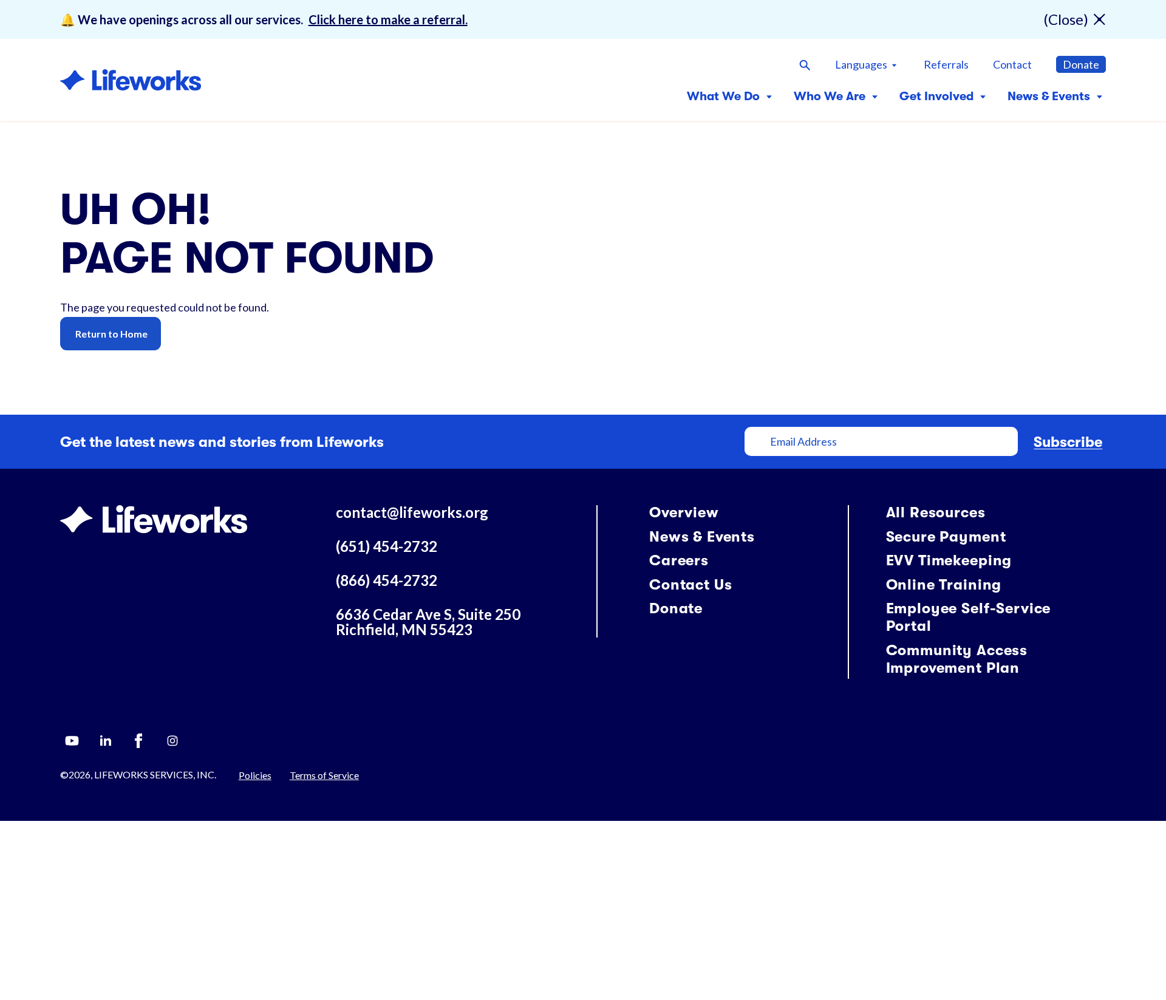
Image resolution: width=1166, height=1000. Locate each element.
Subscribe (1068, 442)
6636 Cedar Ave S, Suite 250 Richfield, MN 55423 (428, 621)
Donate (1081, 64)
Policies (255, 775)
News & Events (702, 536)
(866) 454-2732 (386, 580)
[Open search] (805, 64)
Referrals (946, 64)
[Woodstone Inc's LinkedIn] (106, 741)
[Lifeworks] (153, 517)
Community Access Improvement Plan (957, 659)
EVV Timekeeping (949, 560)
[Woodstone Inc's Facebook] (139, 741)
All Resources (936, 512)
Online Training (944, 584)
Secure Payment (946, 536)
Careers (679, 560)
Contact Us (690, 584)
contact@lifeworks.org (412, 512)
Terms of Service (324, 775)
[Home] (130, 79)
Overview (684, 512)
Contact (1012, 64)
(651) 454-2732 (386, 546)
